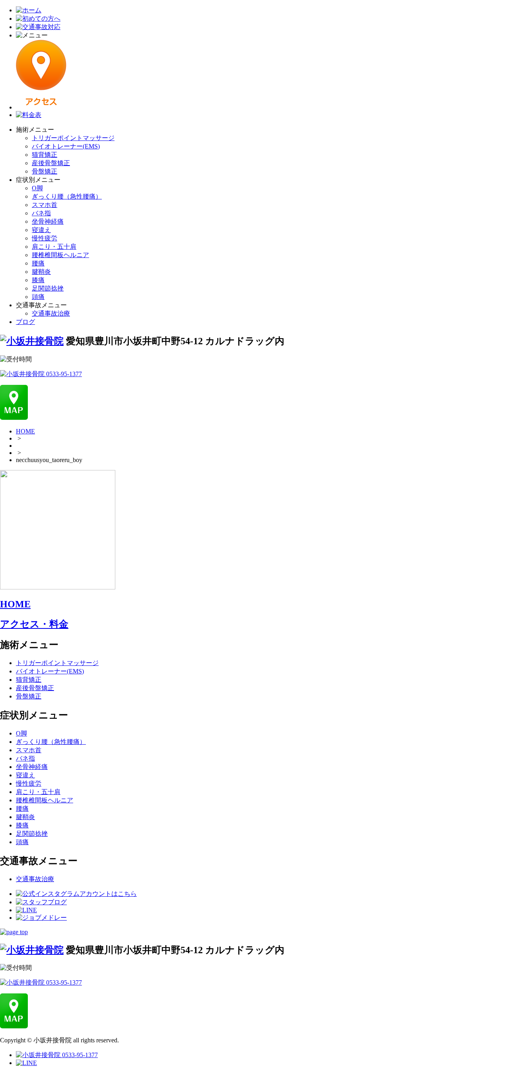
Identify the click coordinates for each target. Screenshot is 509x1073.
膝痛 (38, 280)
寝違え (41, 229)
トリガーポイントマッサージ (73, 138)
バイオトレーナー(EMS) (66, 146)
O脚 (37, 188)
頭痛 (38, 296)
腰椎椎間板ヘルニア (60, 255)
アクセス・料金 (34, 624)
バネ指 (41, 213)
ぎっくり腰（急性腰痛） (67, 196)
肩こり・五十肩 (54, 246)
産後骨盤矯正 (51, 163)
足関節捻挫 (48, 288)
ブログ (25, 321)
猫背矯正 (44, 154)
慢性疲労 (44, 238)
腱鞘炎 (41, 271)
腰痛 (38, 263)
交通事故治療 (51, 313)
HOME (25, 431)
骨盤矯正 (44, 171)
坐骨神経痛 (48, 221)
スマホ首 (44, 204)
